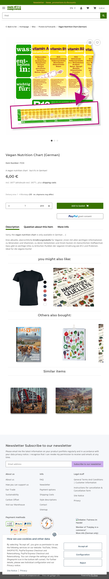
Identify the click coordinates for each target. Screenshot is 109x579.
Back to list (12, 26)
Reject (83, 563)
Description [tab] (12, 227)
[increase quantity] (49, 206)
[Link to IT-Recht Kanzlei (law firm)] (47, 523)
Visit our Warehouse (15, 504)
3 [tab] (57, 140)
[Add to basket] (8, 35)
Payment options (48, 489)
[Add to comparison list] (90, 42)
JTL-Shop (94, 575)
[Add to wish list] (97, 42)
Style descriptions (48, 499)
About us (10, 479)
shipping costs (49, 182)
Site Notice (12, 570)
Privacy (23, 570)
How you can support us (17, 484)
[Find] (103, 15)
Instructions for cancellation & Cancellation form (88, 489)
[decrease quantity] (9, 206)
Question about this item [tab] (38, 227)
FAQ (42, 479)
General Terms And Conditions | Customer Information (88, 481)
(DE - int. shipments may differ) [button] (41, 194)
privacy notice (22, 454)
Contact (43, 504)
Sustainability (12, 494)
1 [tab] (52, 140)
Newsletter (45, 484)
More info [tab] (63, 227)
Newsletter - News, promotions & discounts (54, 2)
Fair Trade (10, 489)
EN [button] (71, 8)
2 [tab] (54, 140)
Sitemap (44, 509)
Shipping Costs (47, 494)
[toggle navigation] (3, 7)
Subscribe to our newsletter (87, 464)
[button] (81, 8)
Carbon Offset (12, 499)
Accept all (83, 546)
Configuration (83, 554)
